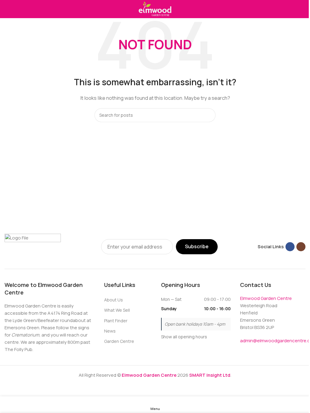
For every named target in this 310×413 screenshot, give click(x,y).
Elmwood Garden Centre (266, 298)
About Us (113, 300)
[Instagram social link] (300, 246)
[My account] (303, 9)
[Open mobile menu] (7, 9)
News (110, 331)
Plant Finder (115, 321)
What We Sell (117, 310)
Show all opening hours (184, 337)
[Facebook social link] (290, 246)
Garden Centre (119, 341)
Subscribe (197, 246)
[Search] (209, 115)
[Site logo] (155, 8)
